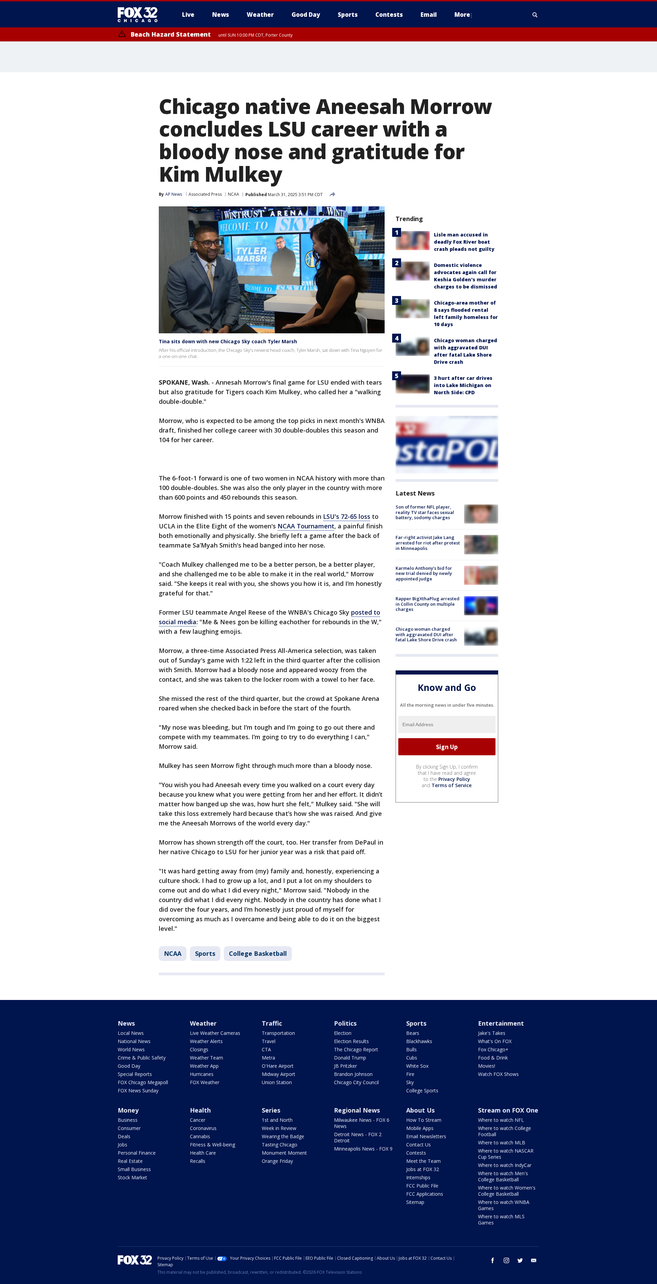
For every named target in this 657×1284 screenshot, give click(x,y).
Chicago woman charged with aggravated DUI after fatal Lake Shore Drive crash (426, 634)
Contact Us (418, 1144)
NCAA (233, 194)
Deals (124, 1136)
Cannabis (200, 1136)
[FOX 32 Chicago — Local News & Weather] (140, 15)
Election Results (351, 1041)
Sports (205, 953)
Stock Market (132, 1177)
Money (128, 1110)
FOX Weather (204, 1082)
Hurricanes (202, 1074)
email (533, 1260)
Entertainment (501, 1023)
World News (131, 1049)
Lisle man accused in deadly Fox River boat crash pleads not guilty (464, 241)
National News (134, 1041)
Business (128, 1120)
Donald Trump (350, 1057)
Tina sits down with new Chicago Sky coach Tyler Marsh (228, 341)
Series (271, 1110)
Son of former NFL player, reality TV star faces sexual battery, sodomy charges (425, 512)
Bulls (411, 1049)
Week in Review (279, 1128)
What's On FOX (495, 1041)
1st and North (277, 1120)
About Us (420, 1110)
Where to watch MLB (501, 1142)
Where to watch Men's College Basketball (503, 1176)
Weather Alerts (206, 1041)
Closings (199, 1049)
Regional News (357, 1110)
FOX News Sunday (138, 1090)
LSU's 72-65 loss (346, 516)
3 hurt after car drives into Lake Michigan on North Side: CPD (463, 385)
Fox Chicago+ (493, 1049)
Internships (418, 1177)
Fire (410, 1074)
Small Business (134, 1169)
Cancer (197, 1120)
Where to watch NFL (501, 1120)
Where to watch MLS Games (501, 1219)
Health (200, 1110)
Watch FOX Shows (498, 1074)
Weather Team (206, 1057)
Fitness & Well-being (212, 1144)
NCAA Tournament (306, 526)
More (462, 14)
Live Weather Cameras (215, 1033)
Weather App (204, 1066)
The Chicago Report (356, 1049)
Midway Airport (278, 1074)
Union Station (277, 1082)
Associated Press (205, 194)
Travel (268, 1041)
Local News (131, 1033)
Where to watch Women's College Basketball (507, 1190)
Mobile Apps (420, 1128)
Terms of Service (451, 785)
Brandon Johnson (353, 1074)
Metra (268, 1057)
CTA (266, 1049)
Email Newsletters (426, 1136)
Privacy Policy (454, 779)
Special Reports (135, 1074)
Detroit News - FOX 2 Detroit (358, 1137)
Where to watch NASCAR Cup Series (505, 1153)
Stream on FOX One (508, 1110)
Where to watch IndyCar (504, 1165)
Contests (416, 1153)
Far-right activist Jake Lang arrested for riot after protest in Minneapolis (428, 542)
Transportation (278, 1033)
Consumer (129, 1128)
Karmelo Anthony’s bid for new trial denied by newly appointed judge (424, 573)
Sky (410, 1082)
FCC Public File (422, 1185)
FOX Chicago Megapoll (143, 1082)
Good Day (129, 1066)
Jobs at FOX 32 (422, 1169)
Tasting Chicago (279, 1144)
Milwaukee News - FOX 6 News (361, 1123)
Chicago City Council (356, 1082)
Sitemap (415, 1202)
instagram (506, 1260)
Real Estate (130, 1161)
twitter (520, 1260)
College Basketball (258, 953)
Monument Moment (284, 1153)
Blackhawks (419, 1041)
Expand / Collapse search (535, 15)
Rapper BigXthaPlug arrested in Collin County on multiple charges (428, 603)
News (126, 1023)
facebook (492, 1260)
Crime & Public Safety (142, 1057)
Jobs (122, 1144)
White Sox (417, 1066)
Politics (345, 1023)
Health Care (203, 1153)
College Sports (422, 1090)
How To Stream (423, 1120)
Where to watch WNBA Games (503, 1205)
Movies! (486, 1066)
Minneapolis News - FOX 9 (363, 1148)
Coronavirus (203, 1128)
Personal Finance (137, 1153)
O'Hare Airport (278, 1066)
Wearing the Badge (283, 1136)
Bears (412, 1033)
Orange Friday (277, 1161)
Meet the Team (423, 1161)
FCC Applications (424, 1194)
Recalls (197, 1161)
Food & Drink (493, 1057)
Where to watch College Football (504, 1131)
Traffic (272, 1023)
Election (342, 1033)
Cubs (411, 1057)
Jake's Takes (491, 1033)
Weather (203, 1023)
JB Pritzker (345, 1066)
